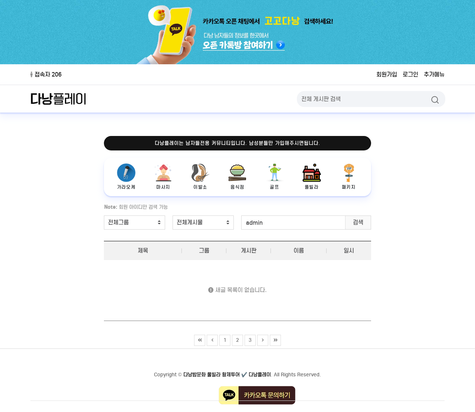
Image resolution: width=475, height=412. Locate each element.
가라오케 (126, 187)
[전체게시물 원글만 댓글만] (203, 222)
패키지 (349, 187)
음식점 (237, 187)
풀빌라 (312, 187)
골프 (274, 187)
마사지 (163, 187)
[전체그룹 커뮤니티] (134, 222)
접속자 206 (48, 74)
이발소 (200, 187)
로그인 (410, 74)
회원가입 (386, 74)
